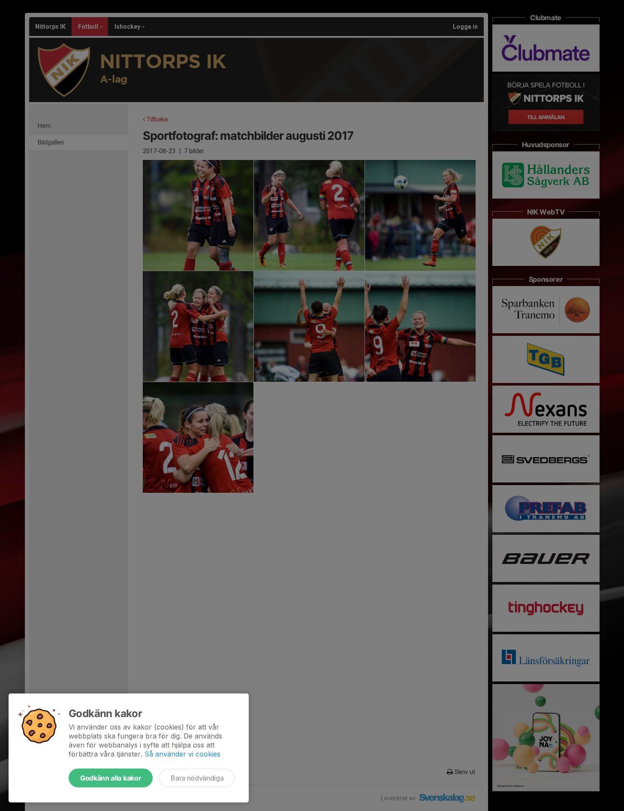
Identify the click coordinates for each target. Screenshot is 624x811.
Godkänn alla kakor (110, 778)
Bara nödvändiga (197, 778)
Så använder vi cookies (182, 754)
